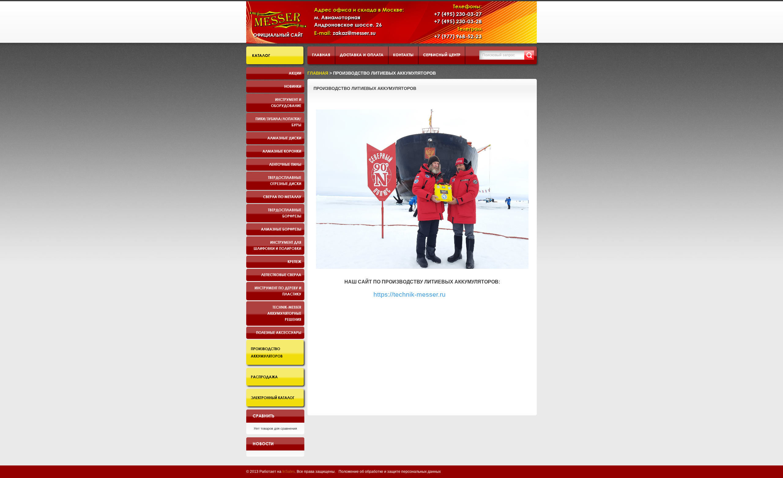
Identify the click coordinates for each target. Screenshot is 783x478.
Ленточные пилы (285, 164)
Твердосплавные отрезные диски (284, 180)
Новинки (292, 86)
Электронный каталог (273, 397)
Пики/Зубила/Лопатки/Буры (278, 121)
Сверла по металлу (282, 196)
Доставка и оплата (362, 54)
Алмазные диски (284, 137)
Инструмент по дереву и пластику (277, 290)
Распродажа (264, 376)
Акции (295, 73)
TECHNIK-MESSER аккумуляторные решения (284, 313)
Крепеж (294, 261)
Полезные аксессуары (278, 332)
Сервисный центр (441, 54)
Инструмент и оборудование (286, 102)
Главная (321, 54)
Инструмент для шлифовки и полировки (277, 245)
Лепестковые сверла (281, 274)
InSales (288, 471)
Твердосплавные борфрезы (284, 212)
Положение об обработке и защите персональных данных (390, 471)
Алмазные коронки (281, 151)
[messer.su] (277, 19)
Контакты (403, 54)
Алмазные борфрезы (281, 229)
